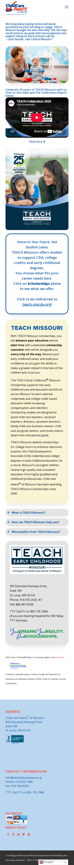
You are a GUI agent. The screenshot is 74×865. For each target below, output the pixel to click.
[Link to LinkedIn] (18, 834)
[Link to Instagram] (13, 834)
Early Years (60, 657)
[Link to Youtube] (28, 834)
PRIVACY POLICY (16, 827)
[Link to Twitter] (23, 834)
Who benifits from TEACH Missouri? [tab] (36, 532)
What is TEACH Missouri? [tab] (28, 512)
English (49, 861)
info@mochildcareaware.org (24, 778)
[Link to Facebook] (8, 834)
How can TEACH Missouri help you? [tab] (35, 522)
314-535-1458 (24, 782)
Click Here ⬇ (37, 142)
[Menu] (66, 7)
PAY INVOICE (14, 813)
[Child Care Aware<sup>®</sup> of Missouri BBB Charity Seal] (15, 743)
